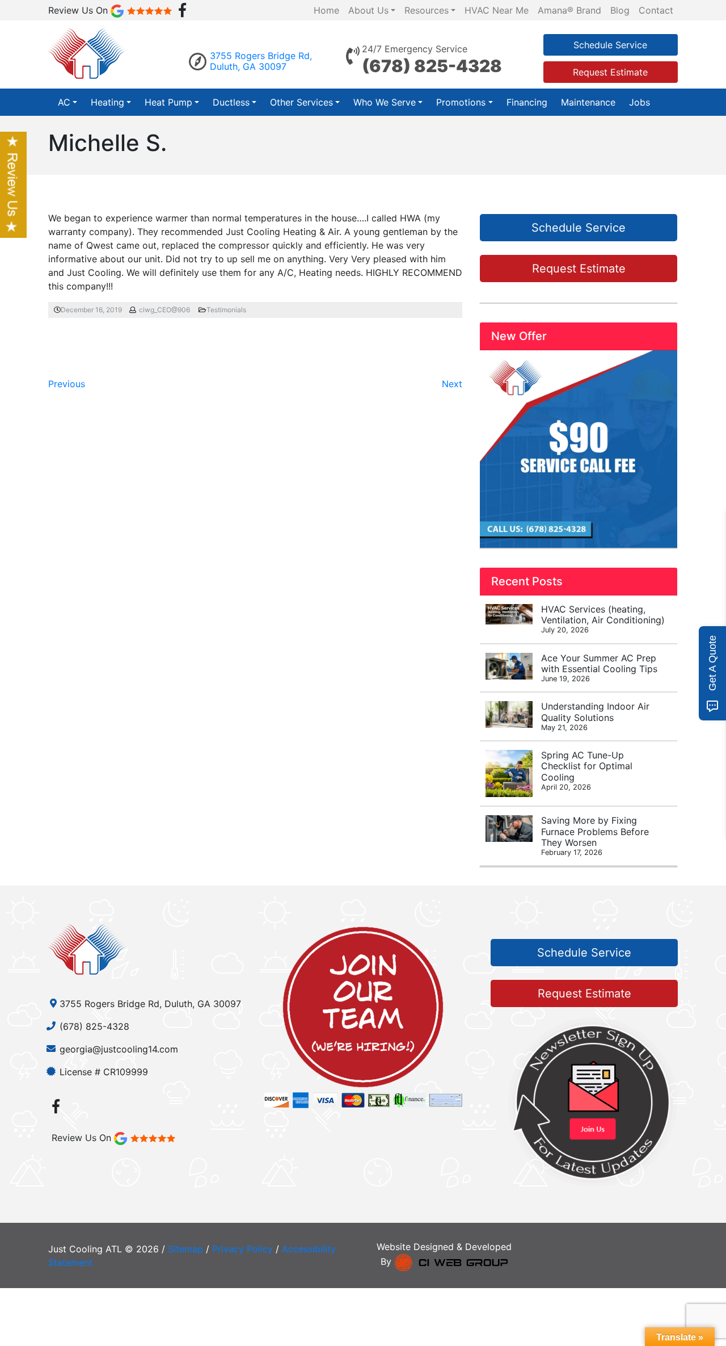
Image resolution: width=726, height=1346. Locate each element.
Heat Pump (168, 102)
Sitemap (185, 1249)
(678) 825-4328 (432, 66)
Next (452, 383)
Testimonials (226, 309)
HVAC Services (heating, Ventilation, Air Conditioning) (603, 618)
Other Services (301, 102)
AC (64, 102)
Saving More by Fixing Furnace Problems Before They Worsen (595, 836)
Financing (526, 102)
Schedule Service (610, 45)
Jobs (639, 102)
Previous (66, 383)
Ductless (231, 102)
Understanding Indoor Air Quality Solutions (595, 716)
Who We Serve (384, 102)
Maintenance (588, 102)
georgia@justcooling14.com (119, 1049)
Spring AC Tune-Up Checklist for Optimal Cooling (586, 770)
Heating (107, 102)
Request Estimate (610, 72)
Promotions (461, 102)
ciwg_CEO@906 (164, 309)
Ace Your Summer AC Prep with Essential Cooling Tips (599, 667)
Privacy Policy (242, 1249)
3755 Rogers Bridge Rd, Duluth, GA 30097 (261, 61)
